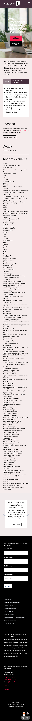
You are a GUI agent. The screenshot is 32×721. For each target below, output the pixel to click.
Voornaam (8, 549)
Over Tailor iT (7, 599)
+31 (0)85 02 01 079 (11, 680)
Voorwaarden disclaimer (16, 706)
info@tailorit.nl (10, 682)
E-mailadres (8, 574)
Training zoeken (8, 605)
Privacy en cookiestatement (16, 704)
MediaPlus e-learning (10, 608)
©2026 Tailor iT (16, 702)
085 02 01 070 (24, 130)
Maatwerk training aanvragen (12, 602)
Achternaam (8, 557)
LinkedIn (6, 689)
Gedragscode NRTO (9, 623)
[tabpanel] (16, 100)
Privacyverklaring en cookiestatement (14, 617)
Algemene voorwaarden (10, 620)
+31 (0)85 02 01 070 (11, 677)
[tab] (7, 81)
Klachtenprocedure (9, 614)
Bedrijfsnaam (8, 566)
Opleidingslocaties (9, 611)
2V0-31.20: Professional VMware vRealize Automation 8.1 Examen (16, 505)
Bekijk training (16, 524)
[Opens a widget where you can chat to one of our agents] (25, 718)
